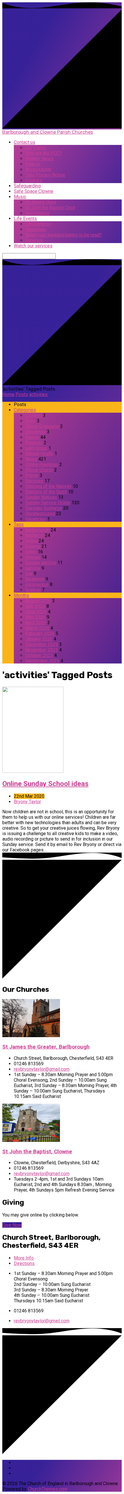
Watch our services (33, 246)
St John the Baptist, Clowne (37, 1151)
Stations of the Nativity (48, 486)
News (31, 459)
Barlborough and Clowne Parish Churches (47, 132)
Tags (19, 524)
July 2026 (35, 606)
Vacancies (35, 519)
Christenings (38, 224)
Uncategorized (40, 513)
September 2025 (42, 660)
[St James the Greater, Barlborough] (31, 1035)
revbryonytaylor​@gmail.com (41, 1069)
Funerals (34, 240)
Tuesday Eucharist (43, 508)
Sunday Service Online (47, 502)
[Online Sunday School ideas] (32, 771)
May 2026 (35, 617)
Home (8, 394)
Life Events (25, 218)
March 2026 (37, 628)
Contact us (24, 142)
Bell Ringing (37, 213)
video (31, 551)
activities (38, 394)
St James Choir (40, 202)
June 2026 (36, 611)
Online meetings (41, 464)
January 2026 (38, 639)
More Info (24, 1258)
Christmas (35, 431)
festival (33, 590)
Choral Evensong (42, 426)
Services (34, 481)
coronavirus (37, 584)
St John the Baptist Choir (50, 207)
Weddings (35, 229)
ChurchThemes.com (47, 1489)
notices (32, 557)
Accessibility (38, 169)
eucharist (34, 535)
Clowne (32, 546)
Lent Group (36, 448)
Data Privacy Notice (45, 175)
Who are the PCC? (43, 153)
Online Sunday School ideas (45, 784)
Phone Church (39, 470)
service (32, 568)
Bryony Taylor (27, 801)
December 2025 (41, 644)
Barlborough (37, 530)
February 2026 (40, 633)
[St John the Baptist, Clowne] (31, 1140)
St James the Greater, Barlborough (46, 1047)
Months (21, 595)
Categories (25, 410)
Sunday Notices (41, 497)
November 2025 (41, 650)
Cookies (33, 180)
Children (33, 415)
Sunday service (40, 562)
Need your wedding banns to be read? (63, 235)
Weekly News (39, 158)
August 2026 (38, 601)
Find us (32, 164)
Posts (22, 394)
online (31, 541)
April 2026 (35, 622)
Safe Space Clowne (33, 191)
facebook (34, 579)
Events (32, 437)
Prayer (32, 475)
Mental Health (39, 453)
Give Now (12, 1225)
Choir (30, 421)
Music (20, 196)
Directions (24, 1263)
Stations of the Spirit (46, 491)
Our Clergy (35, 147)
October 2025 (39, 655)
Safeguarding (27, 186)
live (29, 573)
